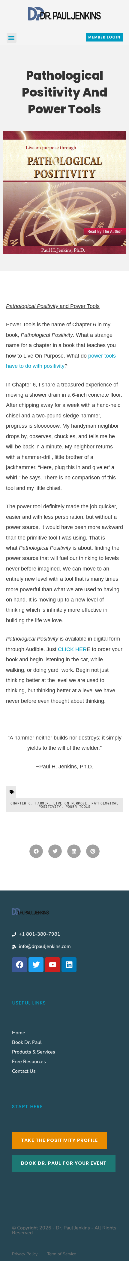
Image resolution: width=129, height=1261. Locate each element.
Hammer (42, 803)
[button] (11, 38)
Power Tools (78, 806)
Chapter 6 (20, 803)
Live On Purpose (70, 803)
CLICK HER (72, 649)
